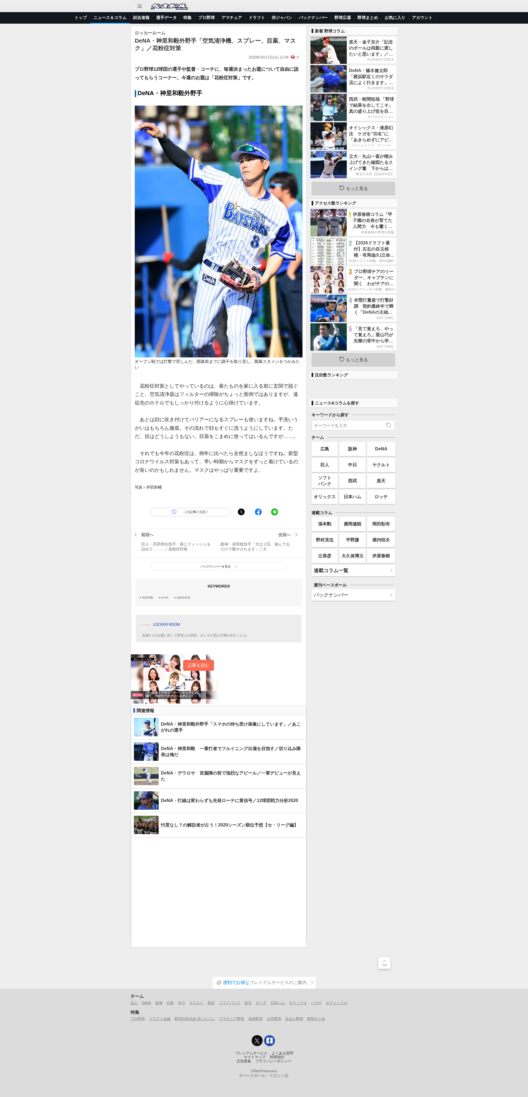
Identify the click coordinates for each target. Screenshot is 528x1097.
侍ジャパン (282, 17)
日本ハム (352, 496)
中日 (352, 464)
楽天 (381, 480)
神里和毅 (147, 597)
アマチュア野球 (231, 1019)
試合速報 (141, 17)
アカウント (422, 17)
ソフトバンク (324, 480)
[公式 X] (257, 1040)
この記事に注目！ (196, 512)
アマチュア (231, 17)
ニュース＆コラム (110, 17)
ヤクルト (381, 464)
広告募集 (244, 1061)
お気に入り (395, 17)
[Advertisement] (218, 889)
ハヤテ (316, 1003)
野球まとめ (368, 17)
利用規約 (277, 1057)
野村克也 (325, 539)
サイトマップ (254, 1057)
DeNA (165, 597)
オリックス (325, 496)
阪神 (352, 448)
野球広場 (342, 17)
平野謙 (352, 539)
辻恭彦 (324, 555)
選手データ (166, 17)
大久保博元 (353, 555)
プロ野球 (206, 17)
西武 (352, 480)
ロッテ (381, 496)
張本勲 (324, 523)
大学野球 (274, 1019)
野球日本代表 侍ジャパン (195, 1019)
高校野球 (255, 1019)
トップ (81, 17)
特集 (187, 17)
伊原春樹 (381, 555)
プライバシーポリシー (273, 1061)
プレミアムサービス (251, 1053)
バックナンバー (313, 17)
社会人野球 (294, 1019)
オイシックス (336, 1003)
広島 (324, 448)
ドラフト (257, 17)
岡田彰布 (381, 523)
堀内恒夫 (381, 539)
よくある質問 (282, 1053)
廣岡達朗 (352, 523)
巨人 (324, 464)
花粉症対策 (183, 597)
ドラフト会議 (159, 1019)
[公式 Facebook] (269, 1040)
